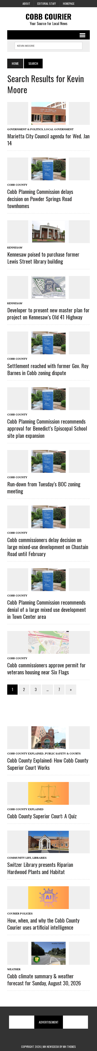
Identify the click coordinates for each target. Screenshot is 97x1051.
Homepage (68, 3)
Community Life (19, 857)
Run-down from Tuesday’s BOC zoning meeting (43, 487)
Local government (59, 129)
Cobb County (17, 184)
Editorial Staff (46, 3)
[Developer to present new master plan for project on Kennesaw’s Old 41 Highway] (48, 295)
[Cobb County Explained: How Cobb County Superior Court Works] (48, 746)
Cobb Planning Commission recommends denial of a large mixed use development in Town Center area (46, 609)
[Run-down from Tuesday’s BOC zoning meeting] (48, 469)
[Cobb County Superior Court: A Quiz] (48, 801)
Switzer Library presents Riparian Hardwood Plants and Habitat (40, 867)
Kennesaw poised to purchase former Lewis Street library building (43, 257)
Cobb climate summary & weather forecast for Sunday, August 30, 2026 (44, 979)
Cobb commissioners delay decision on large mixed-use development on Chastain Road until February (47, 547)
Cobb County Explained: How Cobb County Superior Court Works (47, 763)
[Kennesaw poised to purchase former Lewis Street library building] (48, 239)
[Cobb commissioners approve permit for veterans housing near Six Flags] (48, 650)
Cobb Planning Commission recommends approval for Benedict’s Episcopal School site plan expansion (47, 428)
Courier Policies (19, 913)
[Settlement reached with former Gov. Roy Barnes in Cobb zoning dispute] (48, 351)
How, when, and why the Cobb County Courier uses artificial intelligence (43, 923)
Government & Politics (25, 129)
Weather (14, 969)
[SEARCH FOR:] (48, 45)
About (26, 3)
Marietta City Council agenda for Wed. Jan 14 (48, 139)
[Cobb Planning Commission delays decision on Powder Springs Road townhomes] (48, 177)
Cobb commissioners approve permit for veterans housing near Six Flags (46, 668)
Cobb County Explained (25, 753)
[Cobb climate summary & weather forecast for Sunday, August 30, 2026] (48, 961)
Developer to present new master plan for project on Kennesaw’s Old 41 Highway (48, 313)
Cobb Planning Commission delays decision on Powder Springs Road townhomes (40, 198)
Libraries (39, 857)
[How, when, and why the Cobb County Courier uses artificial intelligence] (48, 905)
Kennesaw (14, 247)
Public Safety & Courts (63, 753)
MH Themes (69, 1047)
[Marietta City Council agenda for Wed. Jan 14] (48, 121)
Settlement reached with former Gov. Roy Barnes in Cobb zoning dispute (47, 369)
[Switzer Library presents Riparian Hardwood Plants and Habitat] (48, 850)
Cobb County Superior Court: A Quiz (42, 816)
